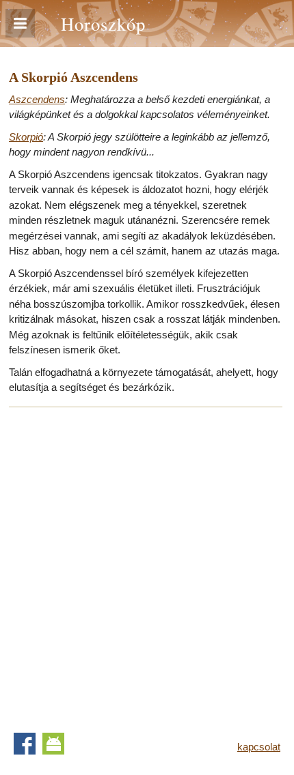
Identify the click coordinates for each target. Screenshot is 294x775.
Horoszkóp (103, 23)
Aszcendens (37, 99)
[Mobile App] (53, 744)
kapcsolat (258, 746)
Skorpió (26, 137)
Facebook (25, 744)
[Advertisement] (147, 565)
